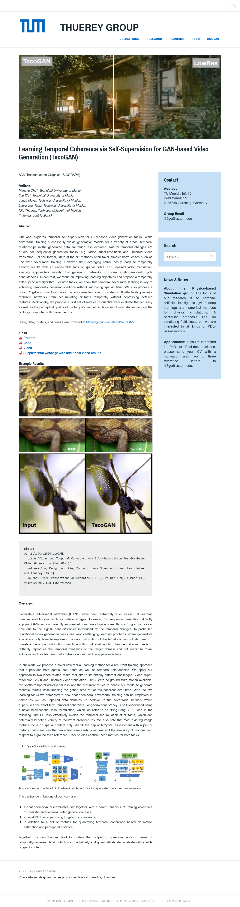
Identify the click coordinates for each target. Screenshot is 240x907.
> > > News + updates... (177, 901)
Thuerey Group (99, 27)
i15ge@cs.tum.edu (178, 218)
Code (27, 342)
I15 (116, 901)
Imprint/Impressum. (60, 901)
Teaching (176, 39)
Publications (128, 39)
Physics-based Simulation (138, 901)
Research (154, 39)
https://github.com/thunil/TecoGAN (110, 321)
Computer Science (99, 901)
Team (196, 39)
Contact (214, 39)
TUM (81, 901)
